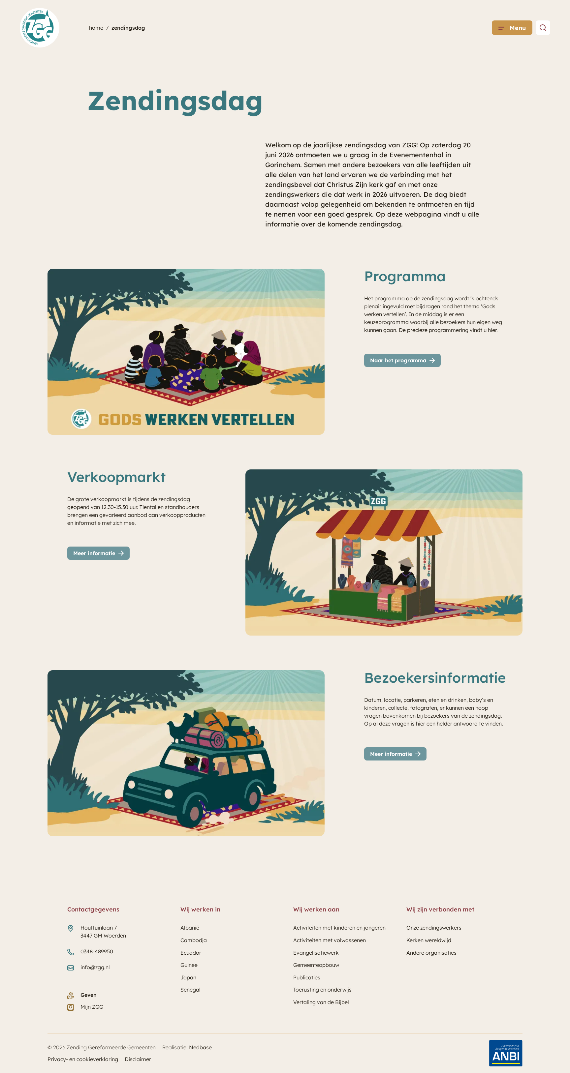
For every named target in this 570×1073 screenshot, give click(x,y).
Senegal (190, 989)
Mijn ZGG (91, 1006)
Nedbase (200, 1047)
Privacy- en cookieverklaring (83, 1059)
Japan (188, 977)
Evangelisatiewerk (316, 952)
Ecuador (190, 952)
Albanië (189, 927)
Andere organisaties (431, 952)
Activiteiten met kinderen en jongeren (339, 927)
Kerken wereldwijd (428, 940)
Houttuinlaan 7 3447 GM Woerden (103, 931)
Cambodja (193, 940)
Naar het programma (398, 360)
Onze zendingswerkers (433, 927)
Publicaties (306, 977)
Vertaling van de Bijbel (321, 1002)
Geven (88, 995)
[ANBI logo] (505, 1053)
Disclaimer (138, 1059)
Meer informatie (94, 553)
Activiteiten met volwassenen (329, 940)
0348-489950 (96, 951)
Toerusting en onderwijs (322, 989)
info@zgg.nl (95, 967)
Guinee (189, 965)
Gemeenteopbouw (316, 965)
